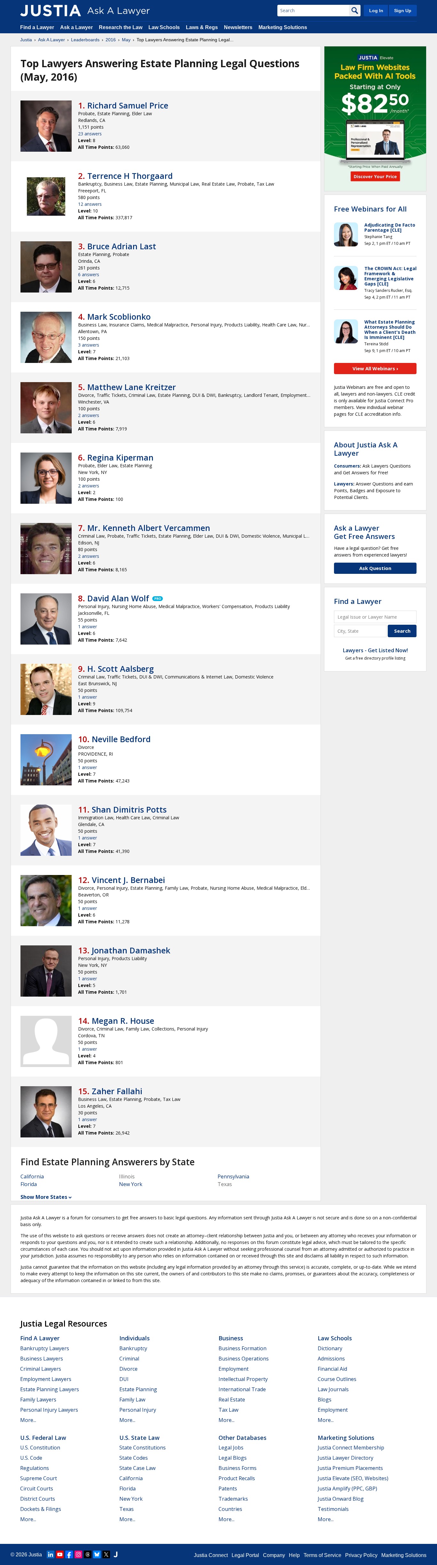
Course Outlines (337, 1379)
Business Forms (238, 1468)
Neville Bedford (121, 739)
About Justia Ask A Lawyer (366, 449)
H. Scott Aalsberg (120, 668)
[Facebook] (69, 1554)
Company (274, 1555)
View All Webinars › (375, 368)
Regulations (34, 1468)
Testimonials (333, 1509)
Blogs (324, 1399)
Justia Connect (211, 1555)
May (126, 39)
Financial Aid (332, 1368)
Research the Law (120, 27)
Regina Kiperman (120, 457)
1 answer (87, 626)
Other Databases (242, 1437)
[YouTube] (60, 1554)
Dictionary (330, 1348)
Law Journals (333, 1389)
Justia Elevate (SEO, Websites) (353, 1478)
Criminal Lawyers (40, 1368)
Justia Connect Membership (351, 1447)
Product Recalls (237, 1478)
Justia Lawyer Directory (345, 1457)
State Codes (133, 1457)
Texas (126, 1509)
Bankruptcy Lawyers (44, 1348)
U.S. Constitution (40, 1447)
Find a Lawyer (37, 27)
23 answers (90, 134)
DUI (124, 1379)
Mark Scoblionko (119, 316)
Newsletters (238, 27)
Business (231, 1338)
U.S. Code (31, 1457)
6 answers (88, 274)
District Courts (37, 1498)
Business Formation (242, 1348)
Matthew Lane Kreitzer (131, 386)
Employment (234, 1368)
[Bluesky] (97, 1554)
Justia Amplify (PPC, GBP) (347, 1488)
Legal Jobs (231, 1447)
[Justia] (50, 10)
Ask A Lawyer (51, 39)
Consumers (347, 466)
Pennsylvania (233, 1176)
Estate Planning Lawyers (49, 1389)
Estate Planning (138, 1389)
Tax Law (228, 1409)
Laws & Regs (202, 27)
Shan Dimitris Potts (129, 809)
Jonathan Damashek (131, 950)
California (32, 1176)
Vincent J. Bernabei (128, 879)
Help (294, 1555)
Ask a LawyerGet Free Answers (364, 532)
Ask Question (375, 568)
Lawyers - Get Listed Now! (375, 650)
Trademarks (233, 1498)
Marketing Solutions (282, 27)
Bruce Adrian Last (121, 246)
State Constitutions (142, 1447)
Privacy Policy (361, 1555)
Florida (28, 1184)
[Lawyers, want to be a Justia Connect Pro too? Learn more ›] (157, 598)
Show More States (43, 1196)
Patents (228, 1488)
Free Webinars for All (370, 209)
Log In (376, 10)
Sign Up (402, 10)
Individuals (134, 1338)
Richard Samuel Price (127, 105)
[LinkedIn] (50, 1554)
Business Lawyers (41, 1358)
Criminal (129, 1358)
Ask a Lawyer (77, 27)
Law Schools (164, 27)
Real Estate (232, 1399)
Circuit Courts (36, 1488)
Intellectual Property (243, 1379)
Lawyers (343, 484)
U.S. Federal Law (43, 1437)
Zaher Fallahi (117, 1091)
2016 (111, 39)
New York (130, 1184)
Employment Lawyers (45, 1379)
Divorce (128, 1368)
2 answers (88, 415)
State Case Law (137, 1468)
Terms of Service (322, 1555)
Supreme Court (38, 1478)
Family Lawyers (38, 1399)
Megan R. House (123, 1020)
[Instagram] (78, 1554)
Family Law (132, 1399)
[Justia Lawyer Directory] (115, 1554)
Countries (230, 1509)
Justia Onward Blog (341, 1498)
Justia (26, 39)
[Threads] (87, 1554)
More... (28, 1420)
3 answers (88, 345)
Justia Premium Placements (350, 1468)
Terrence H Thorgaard (130, 175)
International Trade (242, 1389)
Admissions (331, 1358)
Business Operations (244, 1358)
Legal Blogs (233, 1457)
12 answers (90, 204)
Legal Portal (245, 1555)
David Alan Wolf (118, 598)
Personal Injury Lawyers (49, 1409)
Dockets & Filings (40, 1509)
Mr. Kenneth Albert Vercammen (148, 527)
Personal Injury (137, 1409)
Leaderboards (85, 39)
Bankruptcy (133, 1348)
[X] (106, 1554)
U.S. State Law (139, 1437)
